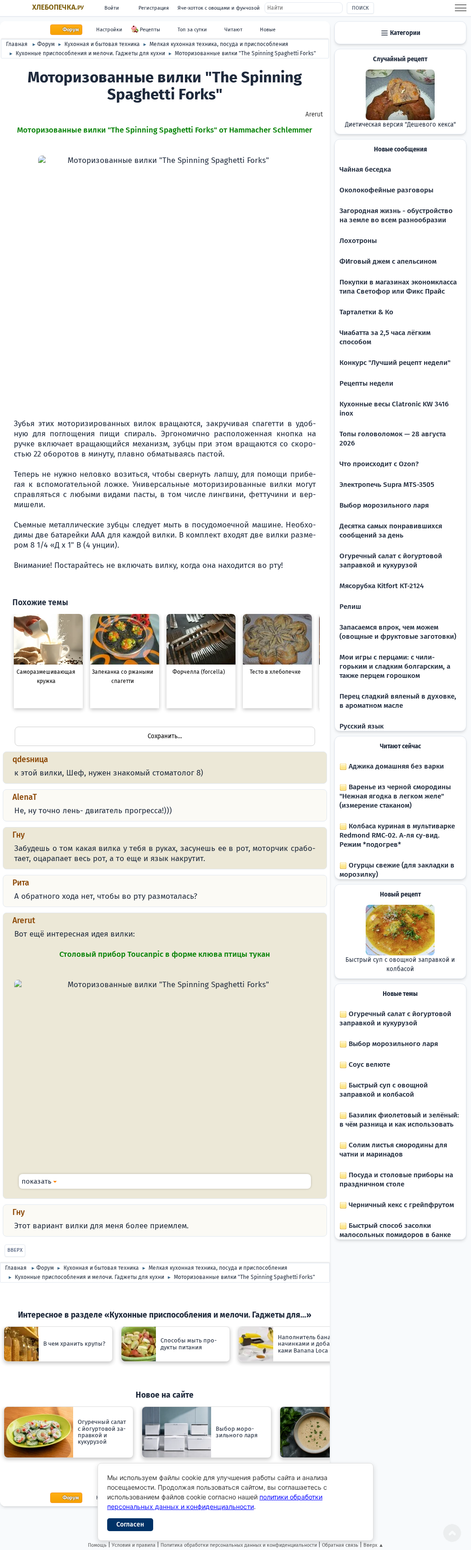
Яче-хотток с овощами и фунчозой (219, 8)
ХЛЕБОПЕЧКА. (58, 7)
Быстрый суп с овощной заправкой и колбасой (400, 964)
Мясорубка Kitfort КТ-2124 (381, 586)
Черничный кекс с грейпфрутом (400, 1205)
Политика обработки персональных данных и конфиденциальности (239, 1545)
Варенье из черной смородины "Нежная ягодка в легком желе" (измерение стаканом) (395, 796)
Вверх (15, 1250)
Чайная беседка (365, 169)
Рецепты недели (366, 383)
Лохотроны (358, 241)
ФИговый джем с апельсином (388, 261)
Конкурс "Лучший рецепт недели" (394, 363)
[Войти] (312, 585)
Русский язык (361, 726)
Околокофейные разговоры (386, 190)
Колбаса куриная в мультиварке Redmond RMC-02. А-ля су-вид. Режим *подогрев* (397, 835)
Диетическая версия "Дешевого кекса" (400, 124)
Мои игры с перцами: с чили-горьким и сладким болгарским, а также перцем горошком (394, 666)
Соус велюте (368, 1064)
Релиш (350, 606)
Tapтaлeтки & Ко (366, 312)
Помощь (97, 1545)
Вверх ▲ (373, 1545)
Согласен (130, 1524)
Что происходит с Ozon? (379, 464)
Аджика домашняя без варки (395, 766)
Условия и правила (133, 1545)
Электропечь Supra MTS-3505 (386, 484)
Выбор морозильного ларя (384, 505)
